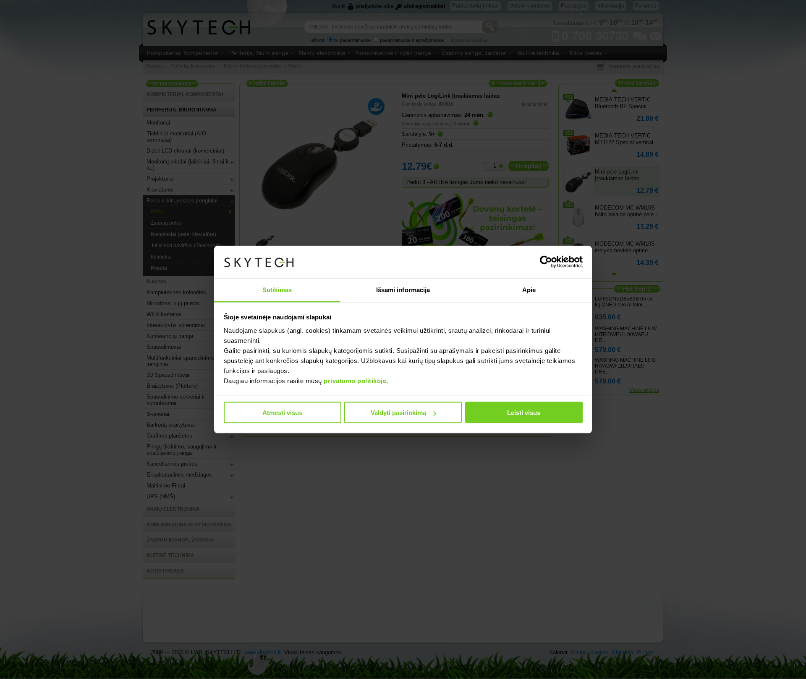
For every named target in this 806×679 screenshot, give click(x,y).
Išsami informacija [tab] (403, 289)
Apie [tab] (529, 289)
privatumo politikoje (355, 380)
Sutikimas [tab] (277, 289)
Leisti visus (523, 412)
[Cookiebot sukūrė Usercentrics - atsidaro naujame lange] (546, 262)
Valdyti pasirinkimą (398, 412)
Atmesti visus (282, 412)
